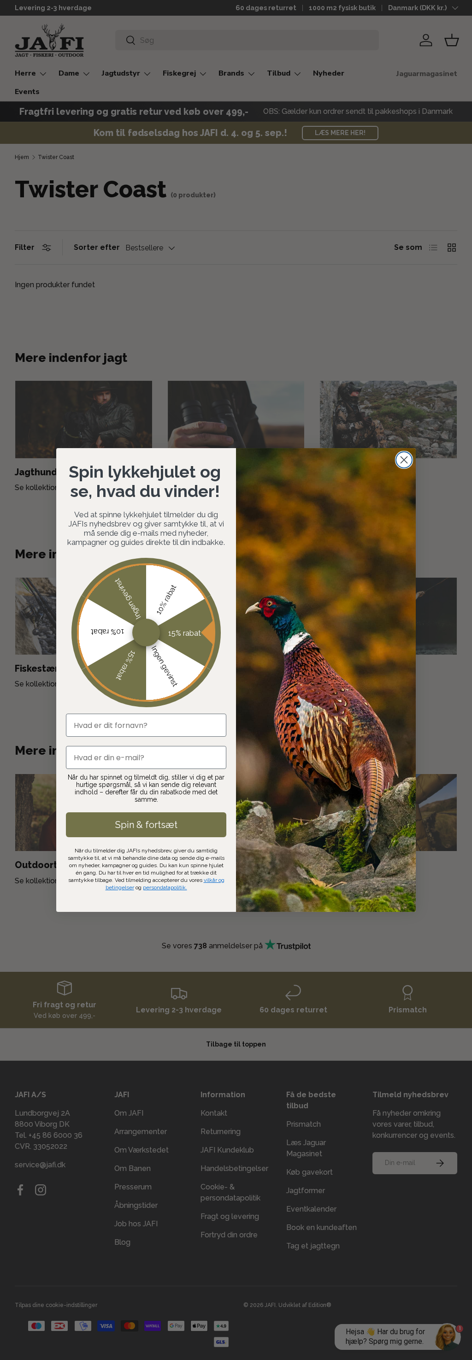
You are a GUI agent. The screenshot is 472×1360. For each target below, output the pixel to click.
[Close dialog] (404, 460)
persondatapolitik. (165, 887)
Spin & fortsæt (146, 824)
